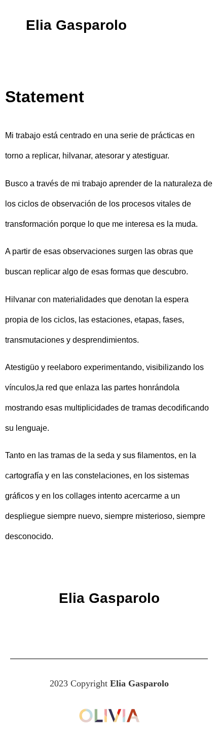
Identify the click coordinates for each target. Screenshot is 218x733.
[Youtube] (137, 628)
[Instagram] (109, 628)
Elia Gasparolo (76, 25)
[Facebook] (81, 628)
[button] (185, 25)
